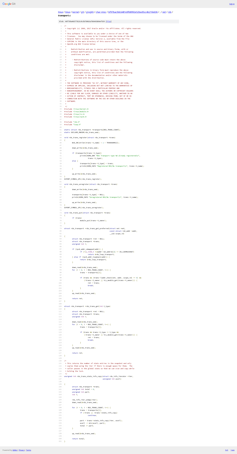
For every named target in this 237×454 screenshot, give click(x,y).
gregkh (90, 12)
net (164, 12)
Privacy (21, 450)
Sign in (232, 4)
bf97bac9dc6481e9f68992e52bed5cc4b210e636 (133, 12)
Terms (28, 450)
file (109, 21)
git (82, 12)
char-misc (101, 12)
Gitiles (14, 450)
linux (60, 12)
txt (226, 450)
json (233, 450)
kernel (75, 12)
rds (169, 12)
